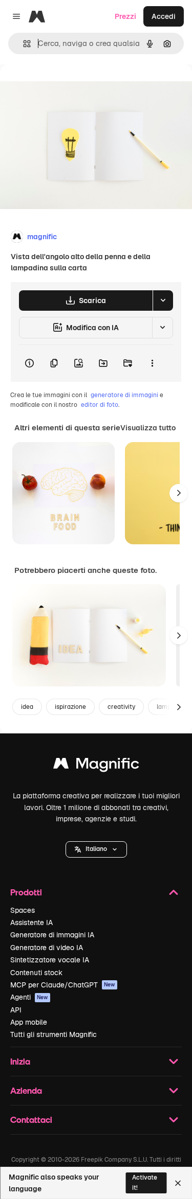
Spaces (22, 910)
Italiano (96, 849)
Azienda (26, 1090)
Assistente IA (31, 922)
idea (27, 707)
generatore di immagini (124, 395)
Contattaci (31, 1119)
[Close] (178, 1183)
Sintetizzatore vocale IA (49, 959)
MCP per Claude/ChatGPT (62, 984)
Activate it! (144, 1182)
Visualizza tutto (148, 427)
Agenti (29, 997)
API (16, 1009)
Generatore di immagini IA (52, 934)
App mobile (28, 1022)
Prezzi (125, 16)
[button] (96, 849)
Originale (67, 88)
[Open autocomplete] (23, 44)
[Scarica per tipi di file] (163, 300)
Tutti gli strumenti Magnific (53, 1034)
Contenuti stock (36, 972)
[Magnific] (96, 766)
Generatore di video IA (46, 947)
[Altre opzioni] (152, 363)
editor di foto (99, 405)
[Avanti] (178, 493)
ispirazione (70, 707)
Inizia (20, 1061)
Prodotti (26, 892)
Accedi (164, 16)
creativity (121, 707)
